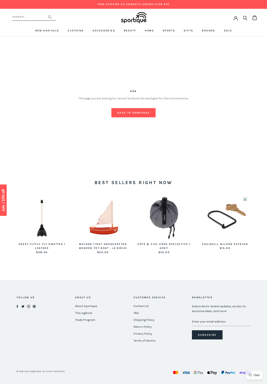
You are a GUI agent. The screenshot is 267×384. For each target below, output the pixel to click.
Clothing (76, 30)
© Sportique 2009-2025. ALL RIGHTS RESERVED (41, 371)
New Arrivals (47, 30)
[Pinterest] (34, 306)
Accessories (104, 30)
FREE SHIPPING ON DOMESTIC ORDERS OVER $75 (133, 4)
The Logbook (83, 313)
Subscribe (207, 334)
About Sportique (86, 306)
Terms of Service (144, 340)
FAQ (136, 313)
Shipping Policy (144, 320)
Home (149, 30)
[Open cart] (255, 17)
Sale (228, 30)
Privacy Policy (143, 333)
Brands (208, 30)
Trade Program (85, 320)
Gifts (188, 30)
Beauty (130, 30)
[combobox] (30, 16)
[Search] (245, 17)
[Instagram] (28, 306)
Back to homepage (133, 112)
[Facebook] (17, 306)
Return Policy (143, 327)
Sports (169, 30)
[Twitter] (22, 306)
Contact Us (141, 306)
